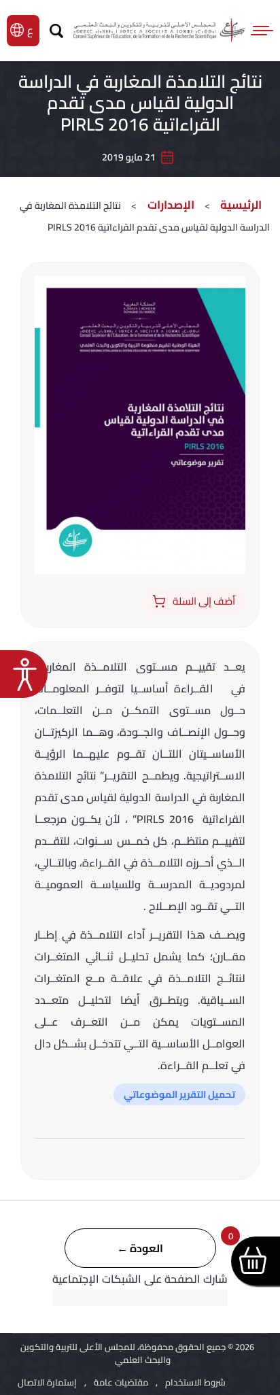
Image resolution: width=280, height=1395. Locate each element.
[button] (24, 674)
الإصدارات (169, 205)
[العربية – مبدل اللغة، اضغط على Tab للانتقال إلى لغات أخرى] (31, 30)
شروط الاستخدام (195, 1382)
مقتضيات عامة (121, 1382)
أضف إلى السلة (204, 601)
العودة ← (140, 1248)
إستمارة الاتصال (47, 1382)
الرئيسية (241, 205)
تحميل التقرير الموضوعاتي (179, 1094)
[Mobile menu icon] (263, 30)
